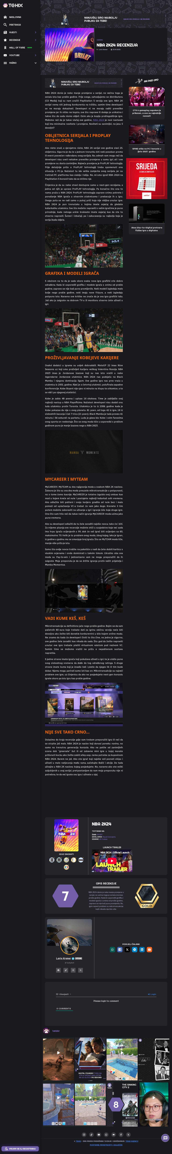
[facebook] (121, 1134)
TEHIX (78, 1141)
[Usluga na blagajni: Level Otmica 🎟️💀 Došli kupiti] (58, 1097)
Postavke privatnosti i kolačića (106, 1145)
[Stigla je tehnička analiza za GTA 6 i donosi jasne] (90, 1052)
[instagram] (84, 1134)
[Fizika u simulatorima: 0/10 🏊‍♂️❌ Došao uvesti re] (90, 1097)
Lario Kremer (68, 958)
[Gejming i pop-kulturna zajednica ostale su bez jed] (153, 1052)
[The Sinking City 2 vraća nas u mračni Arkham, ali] (122, 1097)
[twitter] (128, 1134)
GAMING (100, 40)
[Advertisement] (84, 795)
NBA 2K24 (98, 120)
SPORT (100, 835)
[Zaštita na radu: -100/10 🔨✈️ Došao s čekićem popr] (122, 1052)
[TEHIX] (13, 5)
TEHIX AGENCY (132, 1141)
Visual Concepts (109, 837)
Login (153, 994)
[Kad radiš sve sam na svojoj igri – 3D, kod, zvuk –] (153, 1097)
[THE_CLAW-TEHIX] (106, 18)
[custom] (91, 1134)
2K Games (103, 839)
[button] (20, 32)
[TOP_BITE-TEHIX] (84, 82)
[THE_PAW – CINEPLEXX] (146, 178)
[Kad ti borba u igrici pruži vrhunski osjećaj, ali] (58, 1052)
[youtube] (98, 1134)
